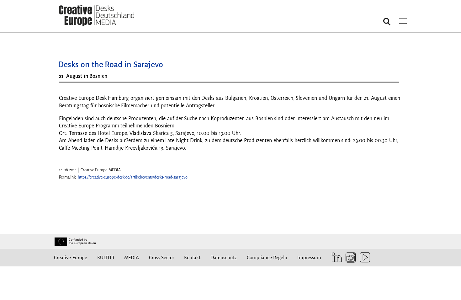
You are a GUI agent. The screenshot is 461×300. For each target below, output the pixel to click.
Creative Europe (70, 257)
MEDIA (131, 257)
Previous (70, 84)
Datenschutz (223, 257)
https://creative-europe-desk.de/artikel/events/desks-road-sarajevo (133, 177)
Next (391, 84)
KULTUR (105, 257)
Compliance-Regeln (267, 257)
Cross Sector (161, 257)
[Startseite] (96, 16)
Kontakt (192, 257)
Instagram (349, 257)
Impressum (309, 257)
